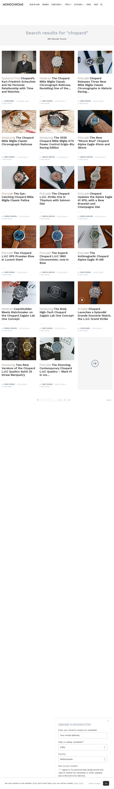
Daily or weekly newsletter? (70, 742)
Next (109, 400)
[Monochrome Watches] (13, 4)
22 (69, 400)
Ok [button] (106, 783)
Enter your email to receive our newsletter (77, 730)
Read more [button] (78, 783)
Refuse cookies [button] (94, 783)
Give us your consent (68, 766)
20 (60, 400)
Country (62, 754)
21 (65, 400)
